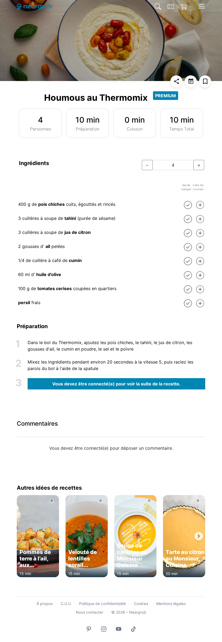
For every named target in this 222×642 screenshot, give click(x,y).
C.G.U (66, 603)
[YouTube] (118, 628)
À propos (45, 603)
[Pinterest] (89, 628)
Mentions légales (171, 603)
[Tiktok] (133, 628)
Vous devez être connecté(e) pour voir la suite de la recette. (116, 383)
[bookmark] (205, 81)
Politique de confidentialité (102, 603)
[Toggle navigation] (201, 6)
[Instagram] (103, 628)
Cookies (141, 603)
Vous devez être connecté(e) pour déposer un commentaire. (111, 448)
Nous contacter (89, 612)
